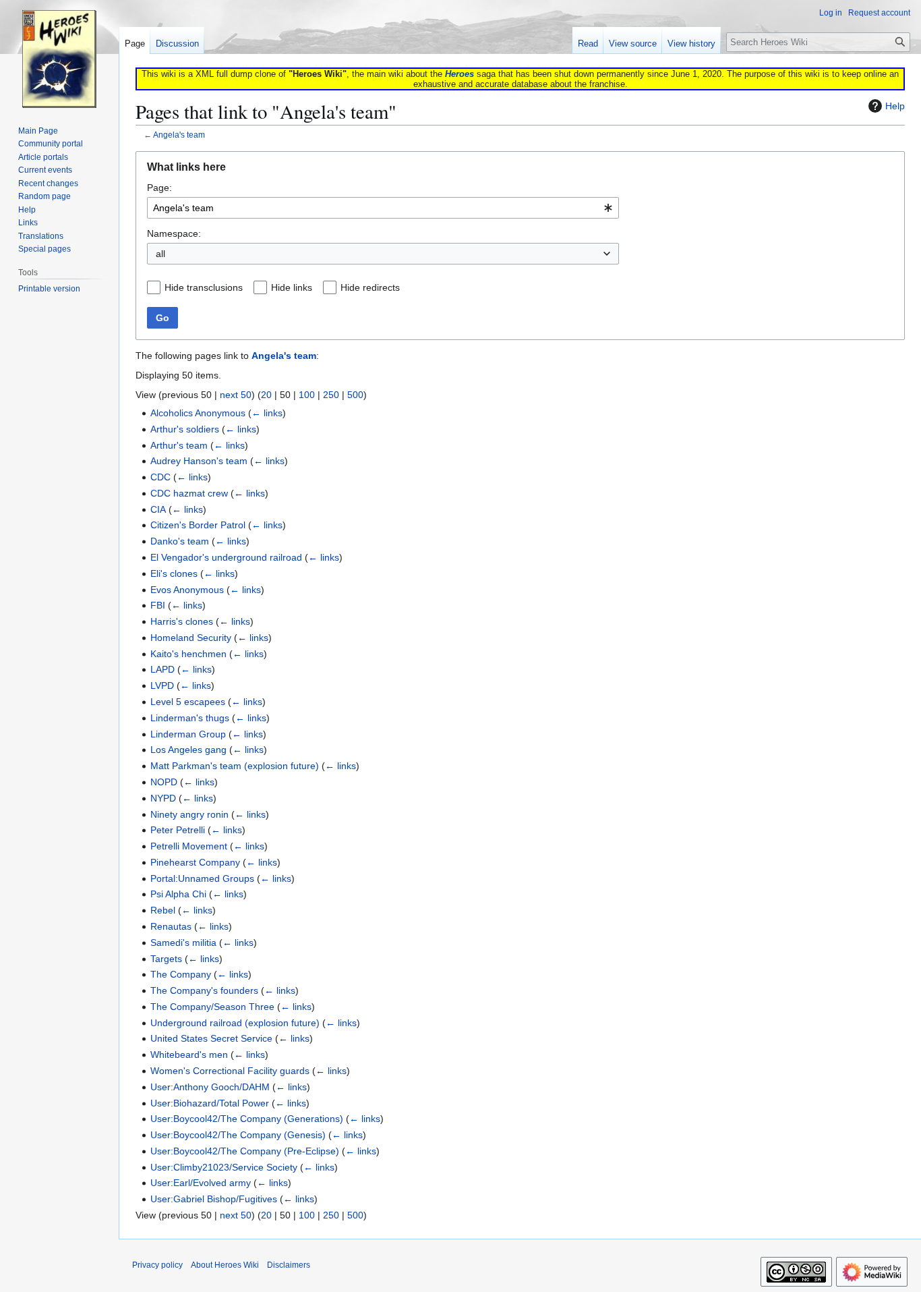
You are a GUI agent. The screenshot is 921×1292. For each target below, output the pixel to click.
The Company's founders (204, 990)
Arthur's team (179, 445)
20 (266, 394)
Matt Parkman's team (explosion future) (234, 765)
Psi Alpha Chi (178, 894)
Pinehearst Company (195, 862)
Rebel (162, 910)
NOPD (163, 782)
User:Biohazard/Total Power (209, 1103)
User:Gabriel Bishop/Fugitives (213, 1198)
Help (895, 106)
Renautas (170, 926)
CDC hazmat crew (189, 493)
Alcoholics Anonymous (197, 413)
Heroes (459, 74)
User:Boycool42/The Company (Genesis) (238, 1134)
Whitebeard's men (189, 1054)
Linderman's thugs (189, 717)
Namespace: (174, 233)
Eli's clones (174, 573)
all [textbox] (160, 253)
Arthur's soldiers (184, 429)
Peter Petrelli (177, 829)
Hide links (291, 287)
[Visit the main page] (59, 54)
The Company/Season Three (212, 1006)
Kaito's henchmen (188, 653)
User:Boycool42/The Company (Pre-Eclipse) (244, 1151)
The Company (180, 974)
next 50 (235, 394)
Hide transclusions (204, 287)
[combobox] (383, 208)
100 (307, 394)
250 (331, 394)
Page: (159, 187)
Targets (166, 958)
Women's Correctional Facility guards (229, 1070)
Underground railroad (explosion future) (235, 1022)
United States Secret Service (211, 1038)
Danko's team (179, 541)
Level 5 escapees (187, 701)
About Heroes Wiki (225, 1265)
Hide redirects (370, 287)
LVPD (162, 685)
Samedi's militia (183, 942)
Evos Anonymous (187, 589)
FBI (157, 605)
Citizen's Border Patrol (197, 524)
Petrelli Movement (188, 846)
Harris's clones (181, 621)
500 (355, 394)
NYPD (163, 798)
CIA (158, 509)
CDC (160, 477)
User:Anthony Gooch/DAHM (210, 1087)
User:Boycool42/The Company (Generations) (246, 1118)
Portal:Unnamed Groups (202, 878)
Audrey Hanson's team (198, 460)
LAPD (162, 669)
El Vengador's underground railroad (226, 557)
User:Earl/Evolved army (200, 1182)
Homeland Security (190, 637)
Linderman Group (188, 734)
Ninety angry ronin (189, 814)
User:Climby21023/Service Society (223, 1167)
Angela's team (179, 134)
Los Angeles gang (188, 749)
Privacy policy (157, 1265)
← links (267, 413)
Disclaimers (288, 1265)
